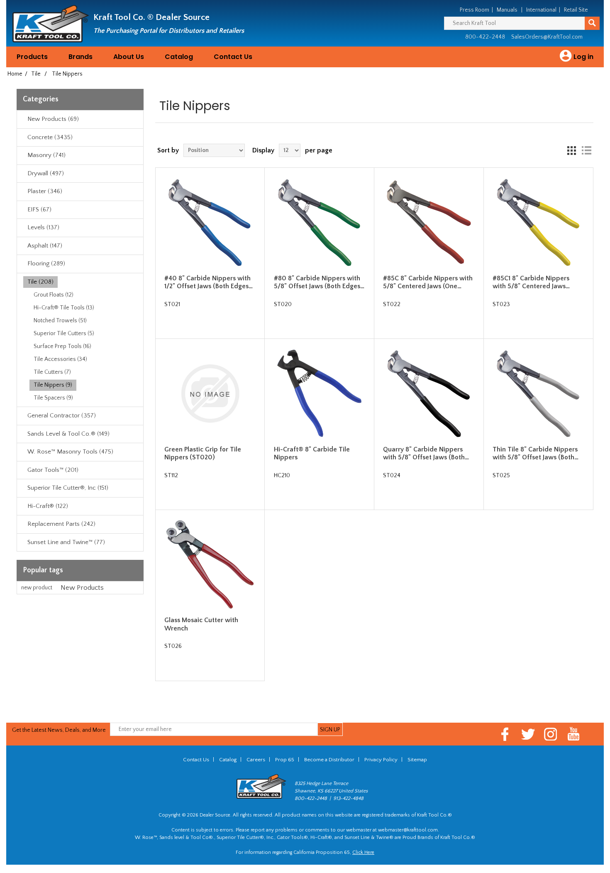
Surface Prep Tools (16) (62, 346)
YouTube (573, 734)
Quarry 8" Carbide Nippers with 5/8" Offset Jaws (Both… (426, 453)
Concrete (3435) (50, 137)
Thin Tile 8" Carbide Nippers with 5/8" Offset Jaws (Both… (535, 453)
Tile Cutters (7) (52, 372)
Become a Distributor (329, 760)
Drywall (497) (45, 173)
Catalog (179, 56)
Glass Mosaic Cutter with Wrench (201, 624)
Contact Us (233, 56)
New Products (82, 587)
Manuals (507, 10)
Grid (571, 150)
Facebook (505, 734)
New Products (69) (53, 119)
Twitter (528, 734)
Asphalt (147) (44, 245)
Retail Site (576, 10)
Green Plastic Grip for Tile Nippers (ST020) (202, 453)
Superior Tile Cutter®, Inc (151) (67, 487)
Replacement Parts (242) (61, 523)
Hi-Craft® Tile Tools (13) (64, 307)
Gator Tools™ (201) (52, 469)
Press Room (474, 10)
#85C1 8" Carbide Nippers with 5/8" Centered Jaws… (531, 282)
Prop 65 (284, 760)
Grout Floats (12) (53, 295)
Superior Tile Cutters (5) (64, 333)
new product (36, 587)
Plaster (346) (44, 191)
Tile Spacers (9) (53, 398)
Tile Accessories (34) (60, 359)
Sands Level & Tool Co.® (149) (68, 433)
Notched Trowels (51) (60, 320)
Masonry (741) (46, 155)
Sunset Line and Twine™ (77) (66, 542)
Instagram (551, 734)
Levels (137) (43, 227)
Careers (255, 760)
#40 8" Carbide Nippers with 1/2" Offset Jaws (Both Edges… (208, 282)
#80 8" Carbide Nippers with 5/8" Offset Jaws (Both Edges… (319, 282)
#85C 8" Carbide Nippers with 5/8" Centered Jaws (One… (428, 282)
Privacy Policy (381, 760)
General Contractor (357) (61, 415)
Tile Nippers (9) (53, 385)
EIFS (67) (39, 209)
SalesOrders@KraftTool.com (547, 37)
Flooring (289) (46, 263)
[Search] (592, 23)
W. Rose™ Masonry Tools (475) (70, 451)
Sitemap (417, 760)
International (541, 10)
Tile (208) (40, 281)
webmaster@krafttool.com (408, 830)
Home (14, 74)
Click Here (363, 852)
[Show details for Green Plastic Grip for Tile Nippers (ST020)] (210, 393)
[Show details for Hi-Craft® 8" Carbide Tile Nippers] (320, 393)
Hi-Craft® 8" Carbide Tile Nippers (312, 453)
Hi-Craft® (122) (47, 506)
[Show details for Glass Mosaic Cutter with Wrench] (210, 565)
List (586, 150)
